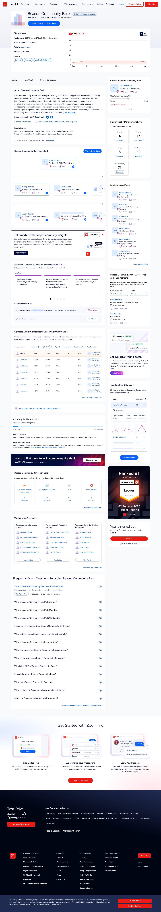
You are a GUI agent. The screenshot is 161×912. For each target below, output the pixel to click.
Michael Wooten (97, 377)
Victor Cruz (123, 217)
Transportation (145, 818)
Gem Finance (84, 547)
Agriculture (124, 814)
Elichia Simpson (125, 192)
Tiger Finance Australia (58, 542)
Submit (129, 109)
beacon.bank (25, 47)
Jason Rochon (28, 214)
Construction (50, 814)
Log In (121, 4)
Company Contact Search (33, 866)
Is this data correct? (24, 122)
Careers (59, 875)
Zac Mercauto (115, 314)
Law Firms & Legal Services (68, 814)
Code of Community (87, 866)
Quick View (119, 140)
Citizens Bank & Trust (24, 372)
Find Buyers (92, 319)
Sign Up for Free (81, 780)
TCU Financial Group (27, 542)
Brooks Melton (55, 160)
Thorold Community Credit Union (30, 547)
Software (134, 814)
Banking (18, 60)
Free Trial (144, 856)
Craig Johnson (28, 187)
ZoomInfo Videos (111, 858)
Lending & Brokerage (42, 60)
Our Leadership (62, 862)
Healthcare (85, 818)
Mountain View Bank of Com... (24, 391)
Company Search (71, 831)
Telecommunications (129, 818)
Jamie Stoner (96, 365)
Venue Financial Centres (29, 537)
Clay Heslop (66, 187)
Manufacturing (111, 814)
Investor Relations (63, 866)
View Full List (28, 560)
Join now (129, 539)
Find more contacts (140, 264)
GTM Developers (71, 4)
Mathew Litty (96, 384)
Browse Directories (21, 824)
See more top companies (92, 568)
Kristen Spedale (97, 371)
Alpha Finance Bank (57, 537)
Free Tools (27, 879)
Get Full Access (116, 373)
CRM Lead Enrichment (31, 875)
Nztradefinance (85, 532)
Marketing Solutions (30, 862)
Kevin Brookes (124, 239)
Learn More (21, 253)
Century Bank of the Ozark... (24, 378)
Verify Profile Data (86, 875)
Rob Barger (95, 359)
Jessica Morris (124, 251)
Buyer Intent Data (30, 871)
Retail (76, 818)
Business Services (88, 814)
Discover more (92, 460)
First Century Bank (24, 360)
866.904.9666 (143, 867)
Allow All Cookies (134, 901)
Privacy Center (110, 871)
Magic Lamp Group (86, 552)
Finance (28, 60)
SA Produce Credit (57, 547)
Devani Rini (123, 205)
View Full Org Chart (92, 151)
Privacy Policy (57, 904)
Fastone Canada (26, 532)
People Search (53, 831)
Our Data (83, 858)
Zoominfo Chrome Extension (36, 884)
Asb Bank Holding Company (30, 552)
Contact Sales (135, 4)
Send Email (93, 310)
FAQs (58, 871)
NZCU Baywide (85, 537)
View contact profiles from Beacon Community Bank (58, 122)
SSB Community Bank (24, 385)
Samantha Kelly (116, 300)
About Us (60, 858)
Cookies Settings (134, 906)
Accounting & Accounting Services (59, 818)
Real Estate (50, 823)
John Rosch (95, 390)
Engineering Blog (111, 866)
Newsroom (109, 862)
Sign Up (151, 4)
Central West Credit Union (59, 532)
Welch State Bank (24, 366)
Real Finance (84, 542)
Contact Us (60, 879)
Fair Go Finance (55, 552)
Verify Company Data (88, 871)
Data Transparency (87, 862)
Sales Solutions (29, 858)
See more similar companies (91, 398)
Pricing (100, 4)
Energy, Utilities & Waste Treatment (106, 818)
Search (111, 4)
